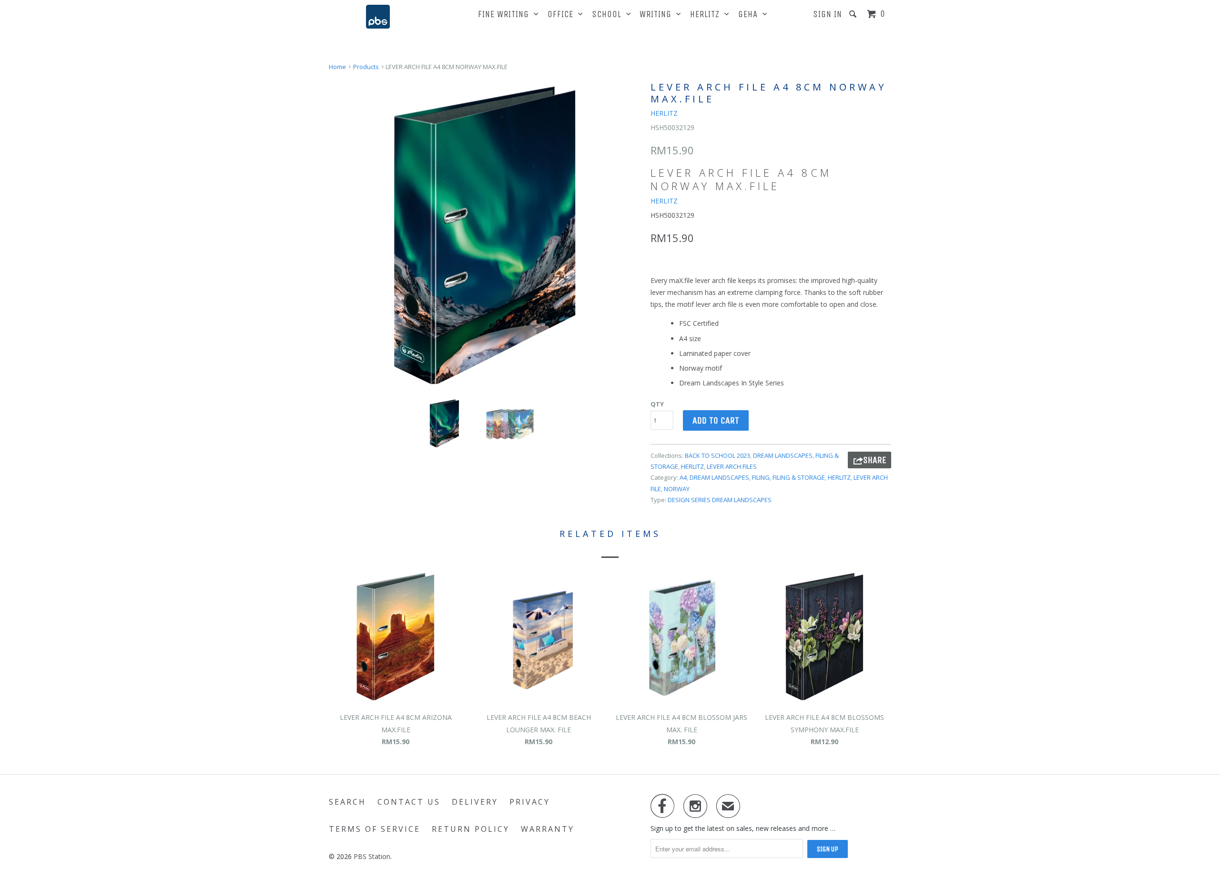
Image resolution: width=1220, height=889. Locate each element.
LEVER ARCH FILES (732, 466)
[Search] (854, 14)
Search (347, 802)
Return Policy (470, 829)
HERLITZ (707, 14)
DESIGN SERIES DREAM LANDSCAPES (720, 499)
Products (366, 66)
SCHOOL (609, 14)
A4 (683, 477)
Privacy (529, 802)
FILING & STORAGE (799, 477)
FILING (761, 477)
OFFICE (563, 14)
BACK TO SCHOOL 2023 (717, 455)
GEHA (750, 14)
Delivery (475, 802)
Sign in (827, 14)
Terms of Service (374, 829)
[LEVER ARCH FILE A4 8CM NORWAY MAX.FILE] (485, 235)
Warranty (547, 829)
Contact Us (408, 802)
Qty (657, 404)
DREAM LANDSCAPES (783, 455)
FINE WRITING (506, 14)
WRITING (658, 14)
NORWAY (677, 489)
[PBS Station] (378, 16)
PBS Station (372, 856)
